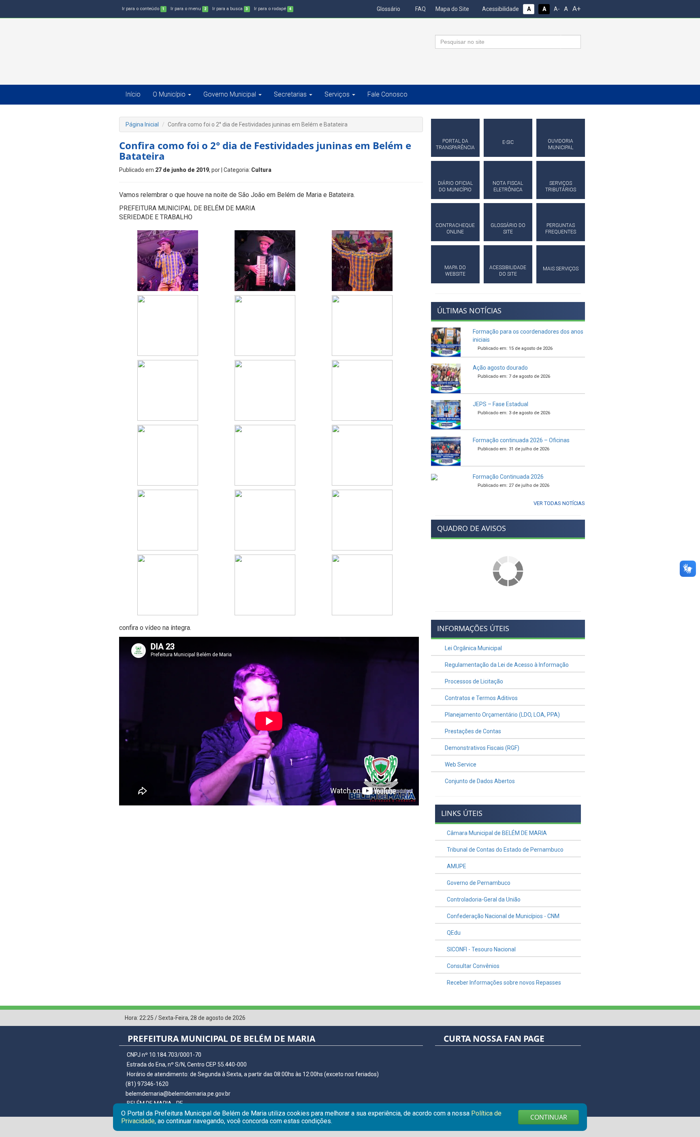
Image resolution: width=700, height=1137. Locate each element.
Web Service (460, 764)
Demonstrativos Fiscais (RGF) (481, 748)
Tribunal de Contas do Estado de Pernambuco (504, 849)
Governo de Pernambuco (478, 883)
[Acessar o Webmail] (562, 1018)
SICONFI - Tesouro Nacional (481, 949)
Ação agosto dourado (500, 367)
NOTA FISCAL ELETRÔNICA (508, 186)
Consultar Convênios (472, 966)
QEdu (453, 932)
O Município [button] (169, 94)
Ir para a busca (230, 8)
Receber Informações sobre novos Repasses (503, 982)
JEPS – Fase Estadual (500, 404)
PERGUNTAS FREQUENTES (560, 229)
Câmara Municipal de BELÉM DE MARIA (496, 833)
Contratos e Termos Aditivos (481, 698)
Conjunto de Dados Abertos (479, 781)
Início (133, 94)
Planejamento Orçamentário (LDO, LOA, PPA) (502, 714)
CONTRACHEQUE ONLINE (455, 229)
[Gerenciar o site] (575, 1018)
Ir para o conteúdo (143, 8)
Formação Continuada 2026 (508, 476)
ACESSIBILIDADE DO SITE (507, 271)
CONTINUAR (548, 1117)
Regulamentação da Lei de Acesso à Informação (506, 665)
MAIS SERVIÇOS (560, 269)
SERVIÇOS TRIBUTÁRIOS (560, 186)
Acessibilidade (500, 9)
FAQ (420, 9)
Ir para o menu (188, 8)
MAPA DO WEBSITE (455, 271)
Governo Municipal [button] (229, 94)
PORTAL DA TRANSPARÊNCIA (455, 144)
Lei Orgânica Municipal (473, 648)
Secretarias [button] (290, 94)
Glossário (388, 9)
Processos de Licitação (473, 681)
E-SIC (508, 142)
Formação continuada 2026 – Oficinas (521, 440)
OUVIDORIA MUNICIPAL (560, 144)
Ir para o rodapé (272, 8)
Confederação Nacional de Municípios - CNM (502, 916)
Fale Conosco (387, 94)
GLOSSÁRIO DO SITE (508, 229)
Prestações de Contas (472, 731)
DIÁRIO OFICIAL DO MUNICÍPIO (455, 186)
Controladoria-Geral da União (483, 899)
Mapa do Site (451, 9)
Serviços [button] (337, 94)
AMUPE (456, 866)
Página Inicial (142, 124)
